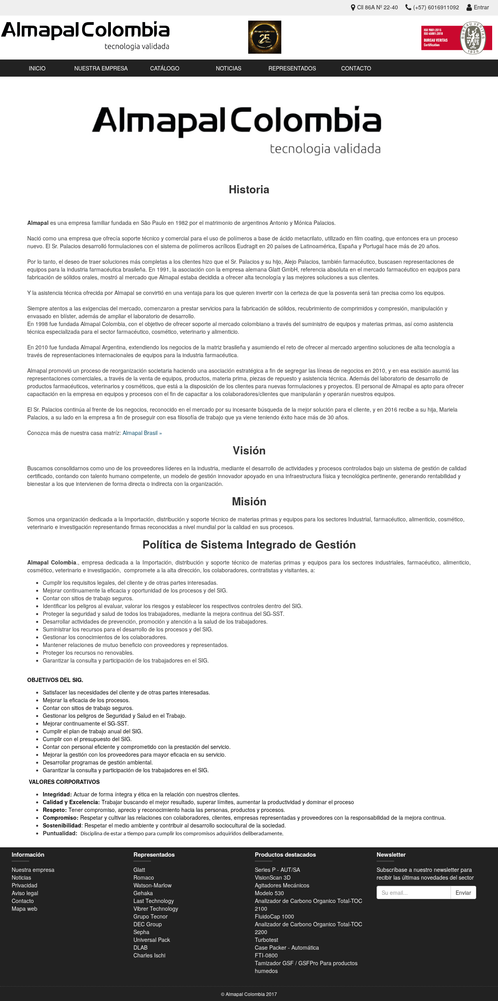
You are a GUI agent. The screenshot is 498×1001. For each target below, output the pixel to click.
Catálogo (164, 68)
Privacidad (24, 885)
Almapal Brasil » (142, 433)
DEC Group (147, 924)
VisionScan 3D (273, 877)
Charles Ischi (149, 955)
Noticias (228, 68)
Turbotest (266, 939)
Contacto (356, 68)
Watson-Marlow (152, 885)
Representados (292, 68)
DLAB (140, 947)
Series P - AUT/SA (277, 869)
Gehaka (143, 893)
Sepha (141, 932)
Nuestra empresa (101, 68)
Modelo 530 (269, 893)
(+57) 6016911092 (436, 7)
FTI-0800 (266, 955)
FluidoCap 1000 (274, 916)
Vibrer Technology (155, 908)
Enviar (463, 892)
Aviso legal (25, 893)
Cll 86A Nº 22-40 (377, 7)
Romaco (143, 877)
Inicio (37, 68)
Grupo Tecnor (150, 916)
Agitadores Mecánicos (282, 885)
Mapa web (24, 908)
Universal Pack (151, 939)
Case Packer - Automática (287, 947)
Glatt (139, 869)
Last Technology (153, 901)
